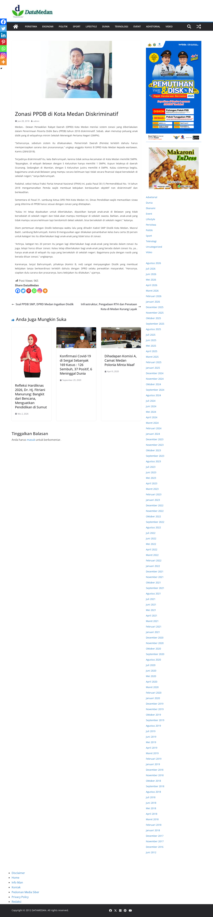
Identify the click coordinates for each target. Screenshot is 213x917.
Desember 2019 (154, 703)
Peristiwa (31, 26)
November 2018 (155, 775)
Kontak (16, 887)
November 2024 (155, 378)
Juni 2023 (151, 472)
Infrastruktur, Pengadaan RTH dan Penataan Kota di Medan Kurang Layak (109, 306)
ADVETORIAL (153, 26)
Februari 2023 (153, 494)
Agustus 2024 (153, 395)
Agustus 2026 (153, 263)
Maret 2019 (152, 753)
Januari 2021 (153, 632)
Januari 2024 (153, 433)
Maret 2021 (152, 621)
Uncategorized (154, 246)
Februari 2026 (153, 296)
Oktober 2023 (153, 450)
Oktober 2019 (153, 714)
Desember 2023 (154, 439)
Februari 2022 (153, 560)
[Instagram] (39, 290)
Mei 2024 (151, 411)
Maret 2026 (152, 290)
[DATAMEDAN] (15, 26)
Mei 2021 (151, 610)
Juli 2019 (150, 731)
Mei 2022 (151, 544)
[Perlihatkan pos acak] (198, 26)
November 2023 (155, 444)
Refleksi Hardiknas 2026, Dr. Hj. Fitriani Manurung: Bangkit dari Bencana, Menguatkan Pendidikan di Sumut (31, 396)
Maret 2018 (152, 819)
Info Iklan (17, 882)
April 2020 (151, 681)
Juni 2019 (151, 736)
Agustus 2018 (153, 791)
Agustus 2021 (153, 593)
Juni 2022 (151, 538)
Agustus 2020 (153, 659)
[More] (45, 290)
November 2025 (155, 312)
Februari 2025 (153, 362)
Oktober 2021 (153, 582)
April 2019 (151, 747)
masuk (31, 440)
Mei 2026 (151, 279)
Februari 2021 (153, 626)
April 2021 (151, 615)
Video (169, 26)
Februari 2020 (153, 692)
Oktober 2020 (153, 648)
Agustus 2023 (153, 461)
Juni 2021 (151, 604)
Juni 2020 (151, 670)
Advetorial (151, 197)
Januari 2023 (153, 499)
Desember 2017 (154, 835)
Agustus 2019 (153, 725)
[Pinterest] (28, 290)
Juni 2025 (151, 340)
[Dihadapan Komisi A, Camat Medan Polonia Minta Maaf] (121, 337)
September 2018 (155, 786)
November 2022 (155, 510)
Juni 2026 (151, 274)
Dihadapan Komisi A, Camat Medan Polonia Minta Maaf (121, 360)
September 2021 (155, 588)
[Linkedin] (3, 35)
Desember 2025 (154, 307)
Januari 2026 (153, 301)
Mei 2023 (151, 477)
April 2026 (151, 285)
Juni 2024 (151, 406)
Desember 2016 (154, 846)
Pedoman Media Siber (25, 892)
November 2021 (155, 577)
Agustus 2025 (153, 329)
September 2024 (155, 389)
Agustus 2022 (153, 527)
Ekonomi (47, 26)
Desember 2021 (154, 571)
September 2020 (155, 654)
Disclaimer (18, 873)
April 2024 (151, 417)
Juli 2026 (150, 268)
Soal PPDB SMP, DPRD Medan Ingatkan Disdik (45, 304)
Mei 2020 (151, 676)
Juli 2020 (150, 665)
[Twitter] (23, 290)
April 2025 (151, 351)
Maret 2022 (152, 555)
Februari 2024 (153, 428)
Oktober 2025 (153, 318)
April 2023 (151, 483)
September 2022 (155, 521)
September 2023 (155, 455)
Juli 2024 (150, 400)
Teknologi (121, 26)
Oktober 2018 (153, 780)
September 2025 (155, 323)
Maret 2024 (152, 422)
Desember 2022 (154, 505)
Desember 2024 (154, 373)
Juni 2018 (151, 802)
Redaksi (16, 901)
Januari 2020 (153, 698)
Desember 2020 (154, 637)
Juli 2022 (150, 533)
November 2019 (155, 709)
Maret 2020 (152, 687)
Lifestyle (91, 26)
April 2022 (151, 549)
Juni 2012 (151, 852)
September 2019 (155, 720)
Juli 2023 (150, 466)
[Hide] (1, 68)
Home (15, 877)
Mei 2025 (151, 345)
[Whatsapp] (34, 290)
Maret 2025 (152, 356)
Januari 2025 (153, 367)
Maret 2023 (152, 488)
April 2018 (151, 813)
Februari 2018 (153, 824)
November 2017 (155, 841)
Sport (76, 26)
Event (137, 26)
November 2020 (155, 643)
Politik (63, 26)
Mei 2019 (151, 742)
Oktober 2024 (153, 384)
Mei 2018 (151, 808)
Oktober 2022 (153, 516)
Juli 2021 (150, 599)
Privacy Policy (20, 897)
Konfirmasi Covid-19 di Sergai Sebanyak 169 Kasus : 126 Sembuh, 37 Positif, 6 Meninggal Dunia (76, 365)
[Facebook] (17, 290)
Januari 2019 (153, 764)
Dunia (105, 26)
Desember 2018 (154, 769)
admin (36, 121)
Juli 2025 (150, 334)
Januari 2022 (153, 566)
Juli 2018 (150, 797)
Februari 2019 (153, 758)
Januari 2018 (153, 830)
